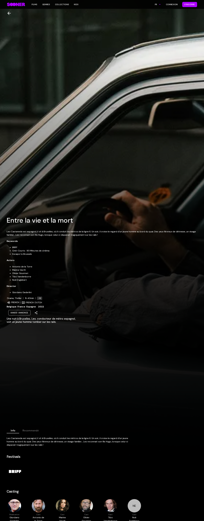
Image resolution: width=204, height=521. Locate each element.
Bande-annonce (19, 312)
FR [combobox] (156, 4)
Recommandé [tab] (30, 430)
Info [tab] (13, 430)
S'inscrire (189, 4)
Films (34, 4)
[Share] (36, 313)
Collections (62, 4)
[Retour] (8, 13)
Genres (46, 4)
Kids (76, 4)
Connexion (172, 4)
